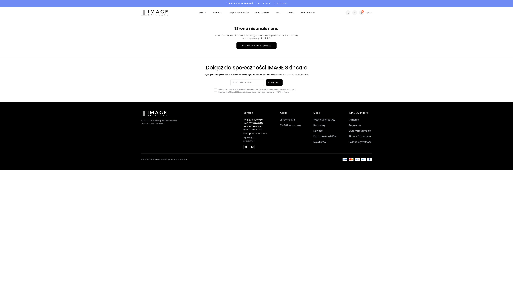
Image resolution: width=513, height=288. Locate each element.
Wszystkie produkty (324, 119)
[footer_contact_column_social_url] (245, 147)
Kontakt (291, 12)
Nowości (318, 130)
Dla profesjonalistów (239, 12)
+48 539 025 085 (253, 119)
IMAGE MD (282, 3)
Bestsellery (319, 125)
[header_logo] (154, 12)
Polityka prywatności (360, 142)
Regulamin (355, 125)
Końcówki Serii (308, 12)
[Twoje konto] (354, 12)
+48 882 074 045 (253, 123)
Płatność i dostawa (360, 136)
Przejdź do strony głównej (256, 45)
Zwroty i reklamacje (360, 130)
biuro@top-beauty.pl (255, 133)
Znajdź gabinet (262, 12)
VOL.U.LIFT (267, 3)
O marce (217, 12)
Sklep (201, 12)
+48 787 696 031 (252, 126)
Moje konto (319, 142)
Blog (278, 12)
